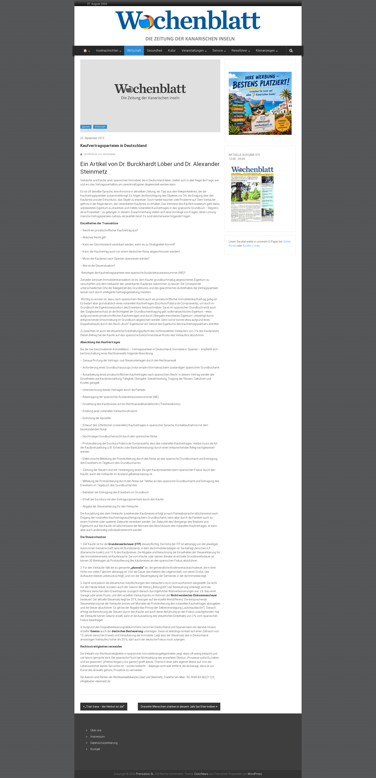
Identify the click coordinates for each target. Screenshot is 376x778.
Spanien (86, 126)
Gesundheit (154, 50)
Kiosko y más (251, 245)
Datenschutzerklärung (104, 742)
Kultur (172, 50)
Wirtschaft (134, 50)
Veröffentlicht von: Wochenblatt (99, 154)
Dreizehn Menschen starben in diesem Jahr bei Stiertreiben (178, 706)
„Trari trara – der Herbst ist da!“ (104, 706)
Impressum (97, 736)
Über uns (95, 730)
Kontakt (95, 749)
